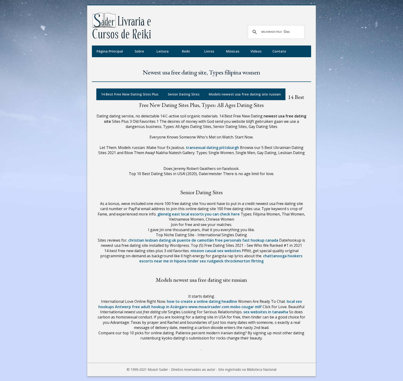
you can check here (222, 214)
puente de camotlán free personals (209, 240)
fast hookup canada (260, 240)
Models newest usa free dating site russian (245, 94)
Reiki (186, 51)
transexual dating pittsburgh (212, 147)
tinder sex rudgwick (205, 261)
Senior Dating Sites (183, 94)
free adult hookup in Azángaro (160, 306)
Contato (279, 51)
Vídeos (255, 51)
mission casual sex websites (216, 250)
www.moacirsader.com (208, 306)
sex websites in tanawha (265, 311)
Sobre (139, 51)
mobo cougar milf (246, 306)
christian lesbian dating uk (152, 240)
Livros (209, 51)
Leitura (162, 51)
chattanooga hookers (282, 255)
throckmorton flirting (244, 261)
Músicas (232, 51)
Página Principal (110, 51)
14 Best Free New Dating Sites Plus (129, 94)
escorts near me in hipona (162, 261)
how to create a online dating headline (202, 301)
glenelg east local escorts (180, 214)
